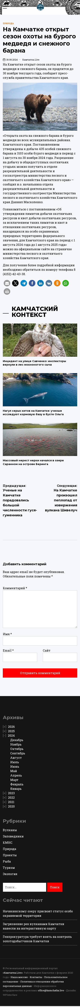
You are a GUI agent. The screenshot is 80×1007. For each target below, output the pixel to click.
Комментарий (15, 588)
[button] (7, 283)
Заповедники (13, 836)
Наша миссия (19, 977)
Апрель (16, 775)
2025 (11, 731)
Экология (10, 874)
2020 (11, 806)
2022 (11, 797)
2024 (11, 735)
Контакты (36, 977)
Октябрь (16, 749)
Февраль (16, 784)
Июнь (14, 766)
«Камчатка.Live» (13, 972)
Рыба (7, 861)
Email (8, 650)
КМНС (7, 842)
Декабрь (16, 740)
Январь (16, 789)
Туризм (9, 868)
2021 (11, 802)
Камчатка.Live (30, 59)
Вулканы (10, 830)
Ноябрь (16, 744)
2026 (11, 727)
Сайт (46, 650)
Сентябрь (17, 753)
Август (16, 758)
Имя (7, 634)
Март (14, 780)
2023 (11, 793)
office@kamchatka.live (51, 990)
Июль (14, 762)
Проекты (10, 855)
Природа (8, 23)
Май (13, 771)
